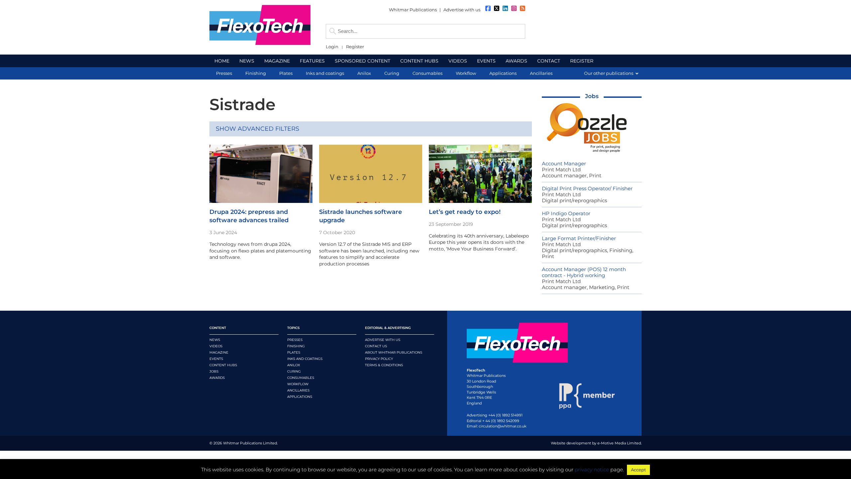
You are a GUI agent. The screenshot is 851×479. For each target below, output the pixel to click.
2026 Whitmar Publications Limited (245, 443)
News (214, 340)
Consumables (300, 378)
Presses (295, 340)
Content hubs (223, 365)
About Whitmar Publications (393, 352)
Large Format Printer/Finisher (579, 238)
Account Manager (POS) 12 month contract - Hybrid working (584, 272)
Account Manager (564, 163)
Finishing (296, 346)
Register (355, 47)
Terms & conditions (384, 365)
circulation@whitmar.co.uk (503, 426)
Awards (217, 378)
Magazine (218, 352)
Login (332, 47)
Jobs (592, 96)
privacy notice (592, 469)
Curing (294, 371)
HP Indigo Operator (566, 213)
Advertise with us (461, 9)
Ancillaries (298, 390)
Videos (215, 346)
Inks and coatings (304, 359)
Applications (299, 397)
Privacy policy (379, 359)
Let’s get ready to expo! (465, 212)
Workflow (297, 384)
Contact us (376, 346)
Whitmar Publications (413, 9)
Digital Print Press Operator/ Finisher (587, 188)
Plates (293, 352)
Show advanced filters (257, 128)
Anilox (293, 365)
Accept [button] (638, 469)
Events (216, 359)
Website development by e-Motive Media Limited (596, 443)
